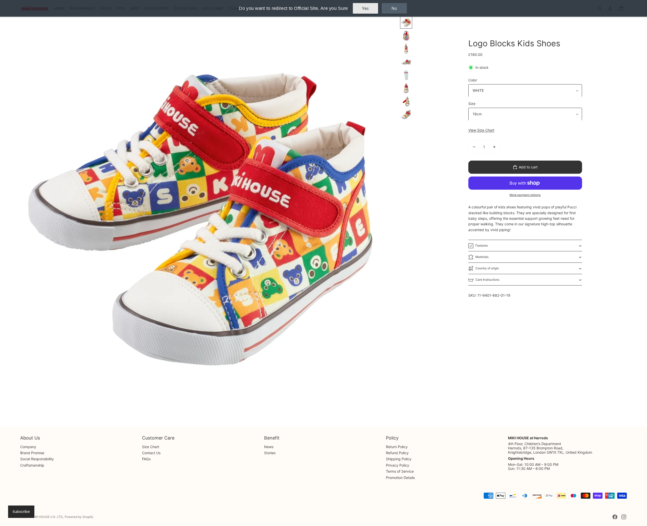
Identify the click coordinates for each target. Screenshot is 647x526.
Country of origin (487, 268)
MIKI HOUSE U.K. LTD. (47, 517)
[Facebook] (615, 517)
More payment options (525, 195)
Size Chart (150, 447)
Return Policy (397, 447)
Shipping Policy (398, 459)
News (268, 447)
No (394, 8)
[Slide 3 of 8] (406, 48)
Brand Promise (32, 453)
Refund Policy (397, 453)
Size (471, 104)
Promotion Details (400, 477)
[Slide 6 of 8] (406, 88)
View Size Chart (481, 130)
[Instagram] (624, 517)
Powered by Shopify (79, 517)
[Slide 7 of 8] (406, 101)
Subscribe (21, 511)
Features (481, 245)
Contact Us (151, 453)
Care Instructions (487, 279)
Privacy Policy (397, 465)
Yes (365, 8)
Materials (482, 257)
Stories (269, 453)
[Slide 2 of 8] (406, 35)
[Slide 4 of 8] (406, 62)
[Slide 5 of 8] (406, 75)
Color (472, 80)
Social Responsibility (37, 459)
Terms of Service (400, 471)
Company (28, 447)
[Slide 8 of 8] (406, 114)
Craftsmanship (32, 465)
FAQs (146, 459)
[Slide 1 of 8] (406, 22)
